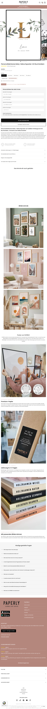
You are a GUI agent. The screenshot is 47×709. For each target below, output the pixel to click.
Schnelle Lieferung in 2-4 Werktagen (10, 150)
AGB (23, 688)
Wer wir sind (27, 605)
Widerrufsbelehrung (23, 692)
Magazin (26, 607)
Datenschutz (23, 689)
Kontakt (26, 612)
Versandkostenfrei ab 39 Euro (8, 154)
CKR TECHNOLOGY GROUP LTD (26, 703)
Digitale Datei (9, 78)
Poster (3, 669)
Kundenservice (5, 678)
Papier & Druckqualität (6, 157)
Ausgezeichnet (5, 682)
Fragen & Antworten (28, 615)
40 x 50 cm (16, 75)
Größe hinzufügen (7, 107)
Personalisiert (5, 673)
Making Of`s (27, 610)
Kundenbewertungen (29, 617)
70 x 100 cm (28, 75)
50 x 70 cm (22, 75)
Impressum (23, 690)
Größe (2, 73)
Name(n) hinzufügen (7, 92)
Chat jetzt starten (5, 636)
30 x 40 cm (10, 75)
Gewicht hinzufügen (7, 102)
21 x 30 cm (4, 75)
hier (44, 537)
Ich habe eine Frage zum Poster (8, 161)
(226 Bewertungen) (11, 66)
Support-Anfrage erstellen (8, 630)
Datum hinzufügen (7, 97)
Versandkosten (9, 70)
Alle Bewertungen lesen (23, 663)
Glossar (23, 693)
